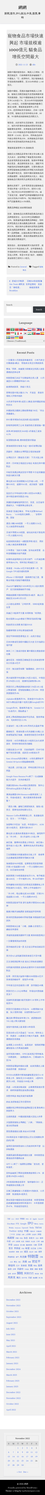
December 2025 (13, 1299)
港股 (35, 1252)
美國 (24, 1261)
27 (9, 1465)
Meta (36, 1224)
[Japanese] (21, 333)
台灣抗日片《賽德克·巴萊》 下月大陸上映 (24, 457)
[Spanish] (42, 333)
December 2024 (13, 1369)
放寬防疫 (16, 1245)
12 (36, 1452)
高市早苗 (24, 1278)
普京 (11, 1248)
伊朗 (39, 1234)
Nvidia (11, 1228)
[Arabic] (12, 329)
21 (13, 1460)
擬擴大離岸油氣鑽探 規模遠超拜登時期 (23, 911)
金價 (9, 1274)
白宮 (11, 1262)
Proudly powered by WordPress (22, 1487)
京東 (23, 1234)
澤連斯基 (11, 1257)
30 (22, 1465)
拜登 (10, 1244)
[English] (34, 329)
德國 (42, 1241)
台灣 (13, 1241)
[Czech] (25, 329)
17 (27, 1456)
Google (23, 1223)
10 (27, 1452)
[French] (42, 329)
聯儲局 (11, 1265)
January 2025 (12, 1363)
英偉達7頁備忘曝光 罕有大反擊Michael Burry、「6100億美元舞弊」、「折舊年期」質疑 (24, 514)
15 (18, 1456)
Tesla (31, 1227)
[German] (8, 333)
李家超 (17, 1248)
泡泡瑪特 (12, 1252)
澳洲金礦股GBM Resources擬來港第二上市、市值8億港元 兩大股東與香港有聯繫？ (24, 797)
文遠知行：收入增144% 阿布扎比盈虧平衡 (25, 725)
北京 (37, 1238)
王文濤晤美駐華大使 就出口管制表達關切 (24, 961)
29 (18, 1465)
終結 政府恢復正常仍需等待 (18, 1101)
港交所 (31, 1252)
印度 (9, 1241)
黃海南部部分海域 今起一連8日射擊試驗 (24, 446)
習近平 (36, 1261)
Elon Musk (11, 1224)
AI (31, 1219)
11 (31, 1452)
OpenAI (25, 1227)
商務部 (27, 1241)
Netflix (41, 1224)
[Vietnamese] (21, 337)
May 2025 (10, 1340)
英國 (30, 1265)
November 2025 (13, 1305)
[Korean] (25, 333)
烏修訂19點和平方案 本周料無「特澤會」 (24, 613)
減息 (26, 1251)
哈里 (22, 1241)
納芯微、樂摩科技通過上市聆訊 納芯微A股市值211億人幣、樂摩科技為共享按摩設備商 (25, 845)
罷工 (19, 1262)
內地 (21, 1238)
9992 (27, 1219)
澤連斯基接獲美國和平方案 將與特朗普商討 (25, 935)
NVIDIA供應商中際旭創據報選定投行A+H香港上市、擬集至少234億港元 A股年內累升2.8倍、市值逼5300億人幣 (24, 1078)
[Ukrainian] (17, 337)
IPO (30, 1223)
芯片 (18, 1265)
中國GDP (32, 1231)
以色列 (34, 1234)
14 (13, 1456)
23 (22, 1460)
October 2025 (12, 1311)
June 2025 (10, 1334)
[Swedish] (8, 337)
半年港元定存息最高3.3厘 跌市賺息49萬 (24, 985)
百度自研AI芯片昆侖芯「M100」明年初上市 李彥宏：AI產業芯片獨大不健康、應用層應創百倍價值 (25, 1035)
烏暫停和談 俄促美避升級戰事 (19, 1096)
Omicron (18, 1228)
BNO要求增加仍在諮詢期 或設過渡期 (22, 419)
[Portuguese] (34, 333)
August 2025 (12, 1322)
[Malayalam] (30, 333)
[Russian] (38, 333)
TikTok (38, 1227)
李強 (23, 1248)
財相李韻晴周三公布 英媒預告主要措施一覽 (25, 425)
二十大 (12, 1234)
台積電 (18, 1241)
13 (9, 1456)
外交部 (33, 1241)
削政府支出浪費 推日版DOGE (19, 624)
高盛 (30, 1278)
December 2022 (13, 1392)
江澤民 (39, 1248)
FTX (17, 1224)
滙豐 (40, 1252)
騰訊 (18, 1277)
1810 (17, 1219)
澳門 (17, 1257)
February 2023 (12, 1380)
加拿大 (31, 1238)
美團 (29, 1262)
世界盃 (20, 1231)
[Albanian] (8, 329)
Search (9, 304)
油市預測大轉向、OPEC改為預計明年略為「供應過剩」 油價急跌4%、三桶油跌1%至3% (25, 1057)
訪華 (14, 1269)
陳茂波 (37, 1274)
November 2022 (13, 1398)
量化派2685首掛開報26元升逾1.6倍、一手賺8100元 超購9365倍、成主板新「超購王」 (25, 484)
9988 (22, 1218)
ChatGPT (41, 1219)
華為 (35, 1265)
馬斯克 (11, 1277)
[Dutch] (30, 329)
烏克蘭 (23, 1256)
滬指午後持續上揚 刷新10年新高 (20, 1027)
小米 (38, 1241)
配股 (41, 1269)
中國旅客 (39, 1231)
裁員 (10, 1269)
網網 (22, 7)
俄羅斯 (10, 1237)
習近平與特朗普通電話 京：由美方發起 (23, 636)
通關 (36, 1269)
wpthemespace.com (31, 1490)
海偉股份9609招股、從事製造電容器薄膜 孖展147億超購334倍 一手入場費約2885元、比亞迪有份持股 (25, 866)
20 (9, 1460)
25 (31, 1460)
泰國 (17, 1252)
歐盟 (27, 1248)
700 (8, 1219)
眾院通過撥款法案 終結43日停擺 (20, 1131)
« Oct (19, 1472)
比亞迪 (33, 1248)
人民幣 (28, 1234)
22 (18, 1460)
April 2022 (11, 1409)
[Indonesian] (12, 333)
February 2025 (12, 1357)
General (23, 267)
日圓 (35, 1245)
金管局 (14, 1274)
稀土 (15, 1262)
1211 (12, 1219)
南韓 (41, 1238)
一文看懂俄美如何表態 (16, 941)
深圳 (21, 1252)
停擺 (17, 1238)
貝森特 (20, 1268)
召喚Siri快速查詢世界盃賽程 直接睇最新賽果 (34, 284)
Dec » (25, 1472)
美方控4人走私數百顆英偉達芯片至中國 (23, 955)
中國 (26, 1231)
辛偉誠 (27, 1269)
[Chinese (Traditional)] (21, 329)
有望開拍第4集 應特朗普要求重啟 (21, 440)
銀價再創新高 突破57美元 (18, 386)
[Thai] (12, 337)
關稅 (20, 1273)
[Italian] (17, 333)
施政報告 (29, 1245)
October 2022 (12, 1403)
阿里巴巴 (29, 1273)
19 (36, 1456)
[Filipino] (38, 329)
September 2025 (13, 1317)
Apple (35, 1219)
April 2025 (11, 1346)
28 (13, 1465)
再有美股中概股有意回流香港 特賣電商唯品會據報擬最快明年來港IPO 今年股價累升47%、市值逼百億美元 (25, 1203)
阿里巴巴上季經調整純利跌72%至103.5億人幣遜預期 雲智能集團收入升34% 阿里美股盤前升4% (25, 689)
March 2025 (11, 1351)
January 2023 (12, 1386)
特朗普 (33, 1256)
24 (27, 1460)
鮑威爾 (35, 1278)
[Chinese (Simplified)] (17, 329)
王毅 (41, 1257)
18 (31, 1456)
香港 (41, 1274)
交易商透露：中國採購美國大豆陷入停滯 (24, 1116)
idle (34, 64)
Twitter (12, 1231)
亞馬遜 (18, 1234)
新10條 (22, 1245)
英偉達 (24, 1265)
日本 (40, 1244)
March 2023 (11, 1375)
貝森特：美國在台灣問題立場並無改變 (23, 451)
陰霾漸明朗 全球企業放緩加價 (19, 630)
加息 (26, 1238)
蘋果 (40, 1265)
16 (22, 1456)
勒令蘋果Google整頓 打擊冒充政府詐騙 (23, 618)
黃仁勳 (40, 1278)
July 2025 (10, 1328)
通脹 (31, 1269)
